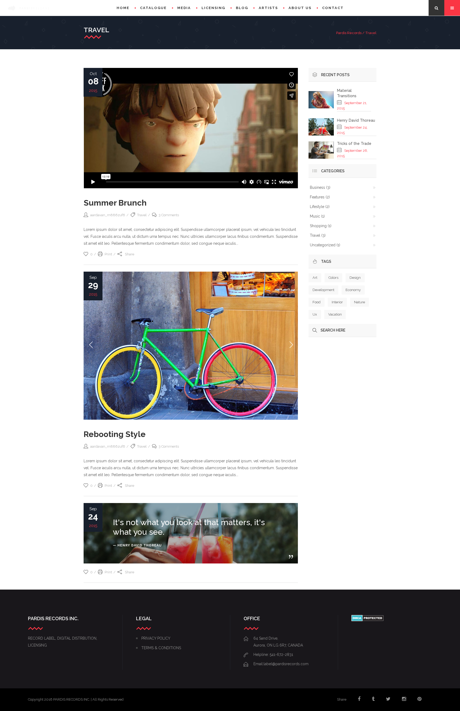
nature (359, 302)
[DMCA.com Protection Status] (367, 620)
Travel (142, 215)
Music (315, 216)
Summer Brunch (115, 202)
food (317, 302)
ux (315, 314)
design (355, 278)
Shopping (318, 226)
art (315, 278)
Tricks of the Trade (354, 143)
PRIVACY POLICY (155, 638)
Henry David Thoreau (356, 120)
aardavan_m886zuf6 (107, 215)
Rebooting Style (115, 434)
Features (317, 197)
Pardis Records (349, 33)
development (323, 290)
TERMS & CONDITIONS (161, 648)
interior (337, 302)
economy (353, 290)
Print (108, 254)
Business (317, 187)
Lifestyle (317, 207)
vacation (335, 314)
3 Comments (169, 215)
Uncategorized (322, 245)
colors (333, 278)
